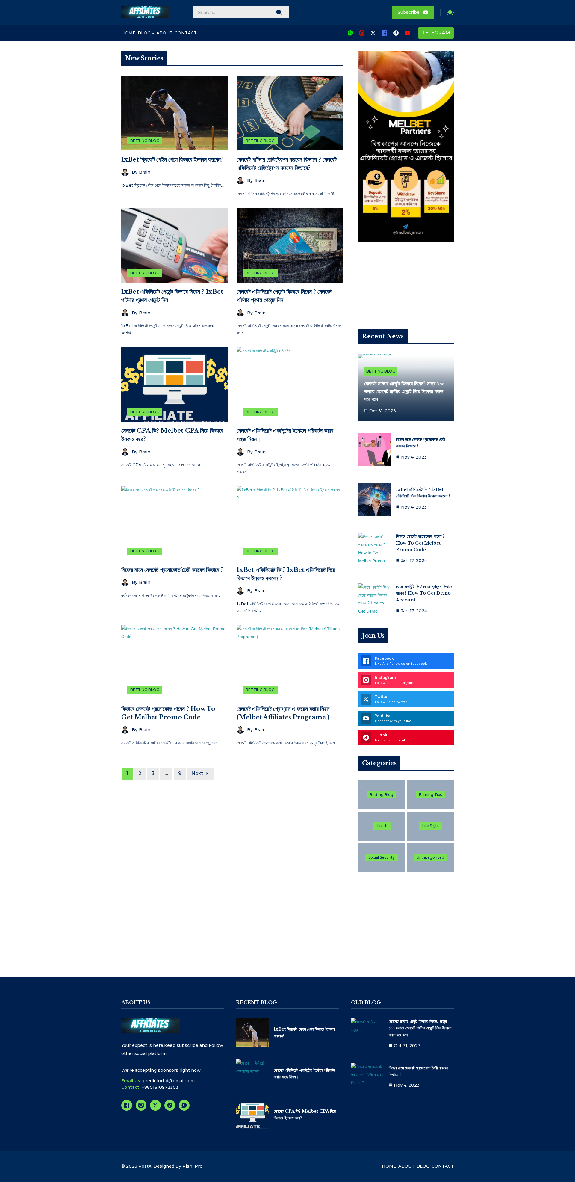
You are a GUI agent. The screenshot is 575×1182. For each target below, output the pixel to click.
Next (197, 773)
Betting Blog (144, 140)
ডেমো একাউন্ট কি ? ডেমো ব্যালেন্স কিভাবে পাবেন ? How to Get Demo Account (424, 593)
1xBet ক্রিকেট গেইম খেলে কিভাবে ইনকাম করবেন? (172, 159)
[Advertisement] (406, 291)
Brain (144, 172)
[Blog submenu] (153, 33)
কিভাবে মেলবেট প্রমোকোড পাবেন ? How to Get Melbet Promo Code (420, 542)
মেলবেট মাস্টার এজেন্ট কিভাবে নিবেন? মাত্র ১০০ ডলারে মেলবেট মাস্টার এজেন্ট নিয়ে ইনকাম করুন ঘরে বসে (404, 391)
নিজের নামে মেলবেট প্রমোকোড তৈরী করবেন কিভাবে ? (172, 569)
